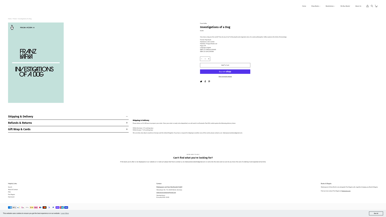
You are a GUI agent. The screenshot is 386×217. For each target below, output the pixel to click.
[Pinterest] (209, 81)
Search (10, 187)
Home (10, 19)
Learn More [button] (65, 213)
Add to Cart (225, 65)
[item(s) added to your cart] (376, 6)
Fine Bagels (11, 194)
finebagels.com (346, 191)
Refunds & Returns (20, 122)
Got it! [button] (376, 213)
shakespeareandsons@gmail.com (166, 192)
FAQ (9, 192)
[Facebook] (205, 81)
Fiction (15, 19)
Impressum (11, 197)
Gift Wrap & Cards (19, 129)
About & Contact (13, 189)
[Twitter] (201, 81)
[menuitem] (304, 6)
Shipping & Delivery (20, 116)
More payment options (225, 76)
